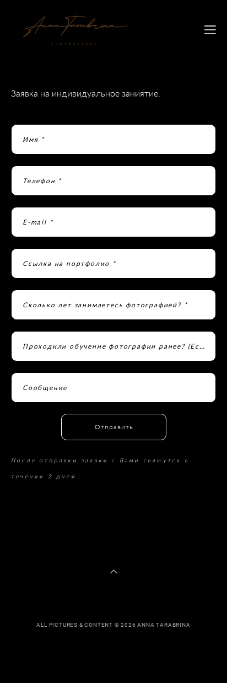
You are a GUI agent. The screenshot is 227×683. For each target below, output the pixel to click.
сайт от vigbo (113, 656)
